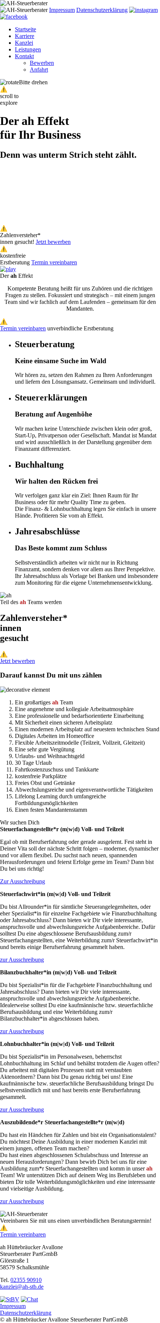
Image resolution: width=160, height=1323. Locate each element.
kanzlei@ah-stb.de (22, 1286)
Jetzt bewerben (53, 242)
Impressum (62, 10)
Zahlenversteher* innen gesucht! (20, 238)
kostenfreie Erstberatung (15, 258)
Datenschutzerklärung (102, 10)
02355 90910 (26, 1280)
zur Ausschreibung (22, 959)
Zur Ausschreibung (22, 881)
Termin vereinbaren (54, 262)
